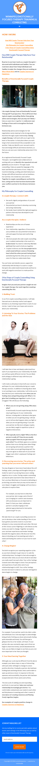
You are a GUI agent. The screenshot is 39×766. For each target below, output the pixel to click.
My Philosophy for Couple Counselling (19, 45)
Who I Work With (8, 71)
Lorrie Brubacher (19, 8)
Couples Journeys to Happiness (13, 704)
